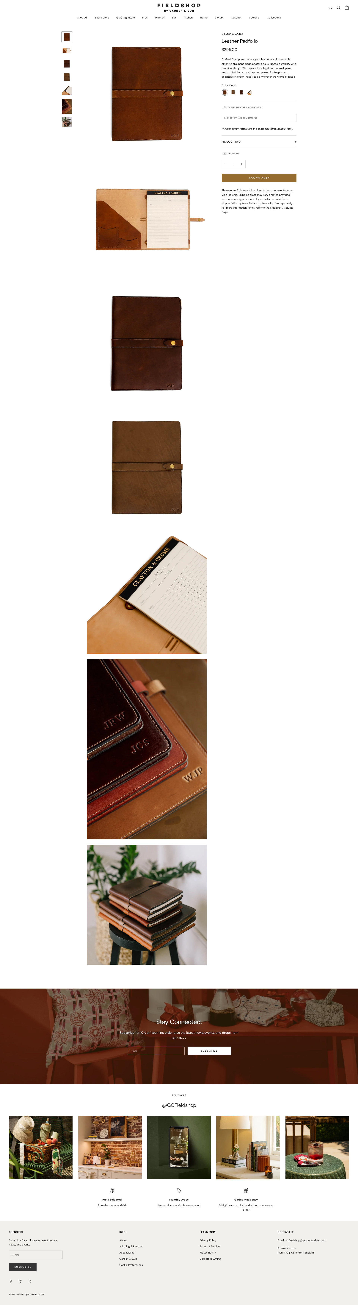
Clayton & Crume (232, 33)
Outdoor (236, 17)
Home (204, 17)
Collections (274, 17)
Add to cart (259, 178)
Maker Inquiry (208, 1252)
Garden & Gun (128, 1258)
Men (144, 17)
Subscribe (209, 1050)
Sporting (254, 17)
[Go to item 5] (67, 90)
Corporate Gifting (210, 1258)
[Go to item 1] (67, 37)
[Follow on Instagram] (20, 1282)
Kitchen (188, 17)
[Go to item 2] (67, 50)
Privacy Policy (208, 1240)
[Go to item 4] (67, 77)
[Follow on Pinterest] (30, 1282)
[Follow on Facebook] (11, 1282)
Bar (174, 17)
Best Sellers (102, 17)
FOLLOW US (179, 1095)
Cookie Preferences (131, 1265)
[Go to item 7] (67, 122)
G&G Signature (125, 17)
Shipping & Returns (281, 207)
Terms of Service (210, 1246)
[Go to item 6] (67, 106)
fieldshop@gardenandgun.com (307, 1240)
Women (159, 17)
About (123, 1240)
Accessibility (126, 1252)
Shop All (82, 17)
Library (219, 17)
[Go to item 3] (67, 63)
